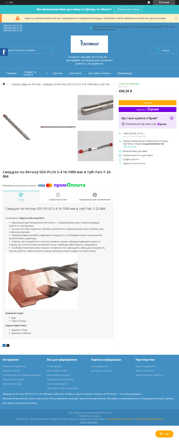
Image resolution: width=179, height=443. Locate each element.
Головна (11, 73)
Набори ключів (11, 370)
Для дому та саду (12, 383)
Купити (147, 102)
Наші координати (145, 366)
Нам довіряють (99, 366)
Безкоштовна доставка (135, 151)
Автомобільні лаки (57, 370)
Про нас (57, 73)
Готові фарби (54, 366)
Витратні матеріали (14, 379)
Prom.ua (107, 412)
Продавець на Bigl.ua (89, 415)
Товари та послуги (29, 73)
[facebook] (4, 346)
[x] (7, 346)
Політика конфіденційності (149, 418)
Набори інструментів (14, 366)
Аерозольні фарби (57, 383)
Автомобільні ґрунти (58, 375)
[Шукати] (50, 50)
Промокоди (124, 73)
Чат (167, 434)
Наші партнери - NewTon (149, 375)
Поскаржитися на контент (119, 418)
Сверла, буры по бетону (26, 84)
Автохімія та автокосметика (62, 388)
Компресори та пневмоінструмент (22, 375)
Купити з (141, 109)
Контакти (75, 73)
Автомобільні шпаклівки (60, 379)
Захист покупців (145, 370)
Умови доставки (128, 9)
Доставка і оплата (99, 73)
